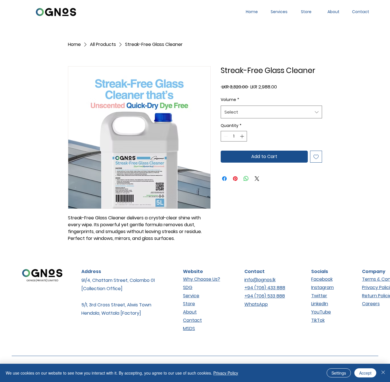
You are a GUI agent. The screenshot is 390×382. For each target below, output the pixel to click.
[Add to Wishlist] (316, 157)
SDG (187, 287)
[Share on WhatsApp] (246, 178)
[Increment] (242, 136)
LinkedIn (319, 303)
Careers (371, 303)
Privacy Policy (225, 373)
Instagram (322, 287)
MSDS (189, 328)
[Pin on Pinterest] (235, 178)
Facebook (322, 279)
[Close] (383, 372)
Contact (192, 320)
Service (191, 295)
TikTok (318, 320)
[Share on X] (257, 178)
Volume (230, 99)
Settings (338, 373)
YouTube (321, 312)
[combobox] (271, 112)
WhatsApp (256, 304)
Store (189, 303)
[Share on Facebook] (224, 178)
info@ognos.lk (260, 279)
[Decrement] (225, 136)
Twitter (319, 295)
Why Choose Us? (201, 279)
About (190, 312)
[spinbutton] (234, 136)
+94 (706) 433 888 (264, 287)
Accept (365, 373)
